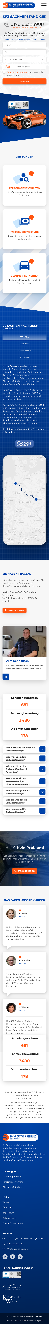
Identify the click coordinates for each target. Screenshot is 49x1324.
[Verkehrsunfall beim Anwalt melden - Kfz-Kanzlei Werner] (24, 1299)
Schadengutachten (12, 1176)
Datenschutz (9, 1218)
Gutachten (24, 350)
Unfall (24, 337)
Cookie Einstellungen (13, 1223)
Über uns (7, 1207)
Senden (24, 81)
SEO (17, 1321)
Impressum (8, 1213)
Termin (6, 1202)
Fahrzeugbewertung (13, 1182)
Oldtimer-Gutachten (13, 1187)
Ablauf (24, 344)
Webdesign (10, 1321)
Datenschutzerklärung (18, 72)
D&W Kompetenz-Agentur (33, 1321)
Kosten (24, 357)
